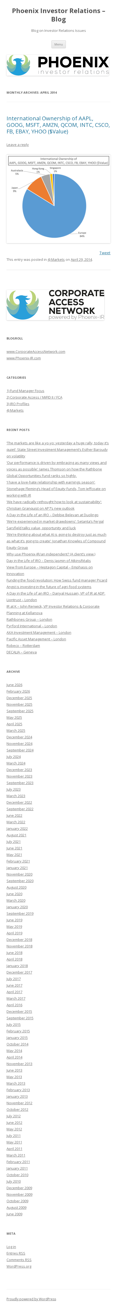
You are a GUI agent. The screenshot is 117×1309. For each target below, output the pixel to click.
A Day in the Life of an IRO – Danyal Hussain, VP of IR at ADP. (56, 593)
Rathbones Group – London (29, 619)
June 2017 (14, 985)
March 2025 (16, 730)
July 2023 (14, 789)
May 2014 (14, 1050)
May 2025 (14, 717)
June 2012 (14, 1122)
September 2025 (20, 710)
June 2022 (14, 815)
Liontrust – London (22, 599)
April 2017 (14, 991)
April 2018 (14, 959)
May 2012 (14, 1129)
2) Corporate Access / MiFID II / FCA (34, 397)
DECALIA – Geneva (22, 652)
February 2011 (18, 1161)
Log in (11, 1246)
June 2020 (14, 893)
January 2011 (17, 1168)
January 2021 (17, 867)
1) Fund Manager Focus (25, 390)
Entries (16, 1253)
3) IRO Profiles (18, 403)
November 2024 (19, 743)
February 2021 (18, 861)
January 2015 (17, 1037)
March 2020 (16, 900)
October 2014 (17, 1044)
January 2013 (17, 1096)
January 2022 (17, 828)
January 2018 (17, 965)
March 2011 (16, 1155)
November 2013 (19, 1063)
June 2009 (14, 1214)
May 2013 (14, 1076)
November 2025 (19, 704)
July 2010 (14, 1181)
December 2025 (19, 697)
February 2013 (18, 1089)
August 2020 (16, 887)
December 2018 (19, 939)
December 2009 (19, 1187)
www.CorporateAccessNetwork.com (36, 351)
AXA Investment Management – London (39, 632)
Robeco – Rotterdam (23, 645)
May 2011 (14, 1142)
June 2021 (14, 848)
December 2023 (19, 769)
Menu (58, 44)
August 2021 (16, 835)
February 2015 (18, 1031)
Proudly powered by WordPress (31, 1299)
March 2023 (16, 795)
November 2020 (19, 874)
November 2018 (19, 946)
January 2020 (17, 906)
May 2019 (14, 926)
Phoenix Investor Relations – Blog (58, 15)
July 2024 (14, 756)
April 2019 (14, 933)
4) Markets (56, 259)
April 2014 (14, 1057)
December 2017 (19, 972)
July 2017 (14, 978)
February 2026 (18, 691)
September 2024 (20, 750)
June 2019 (14, 919)
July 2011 (14, 1135)
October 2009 (17, 1200)
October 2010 (17, 1174)
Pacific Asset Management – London (36, 639)
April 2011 (14, 1148)
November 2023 (19, 776)
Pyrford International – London (32, 625)
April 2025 (14, 723)
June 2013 (14, 1070)
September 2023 (20, 782)
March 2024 (16, 763)
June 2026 (14, 684)
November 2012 (19, 1102)
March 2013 (16, 1083)
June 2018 (14, 952)
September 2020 (20, 880)
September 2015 (20, 1018)
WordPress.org (19, 1266)
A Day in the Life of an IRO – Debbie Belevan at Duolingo (52, 514)
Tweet (104, 252)
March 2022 (16, 821)
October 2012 (17, 1109)
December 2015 (19, 1011)
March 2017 (16, 998)
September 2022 (20, 808)
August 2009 (16, 1207)
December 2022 (19, 802)
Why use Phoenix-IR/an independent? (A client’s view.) (51, 554)
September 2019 (20, 913)
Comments (19, 1259)
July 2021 (14, 841)
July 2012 (14, 1116)
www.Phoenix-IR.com (24, 358)
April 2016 (14, 1004)
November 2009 (19, 1194)
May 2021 (14, 854)
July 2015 (14, 1024)
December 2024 (19, 737)
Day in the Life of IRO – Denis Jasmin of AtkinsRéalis (49, 560)
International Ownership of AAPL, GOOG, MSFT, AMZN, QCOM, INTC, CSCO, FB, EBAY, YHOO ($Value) (58, 125)
